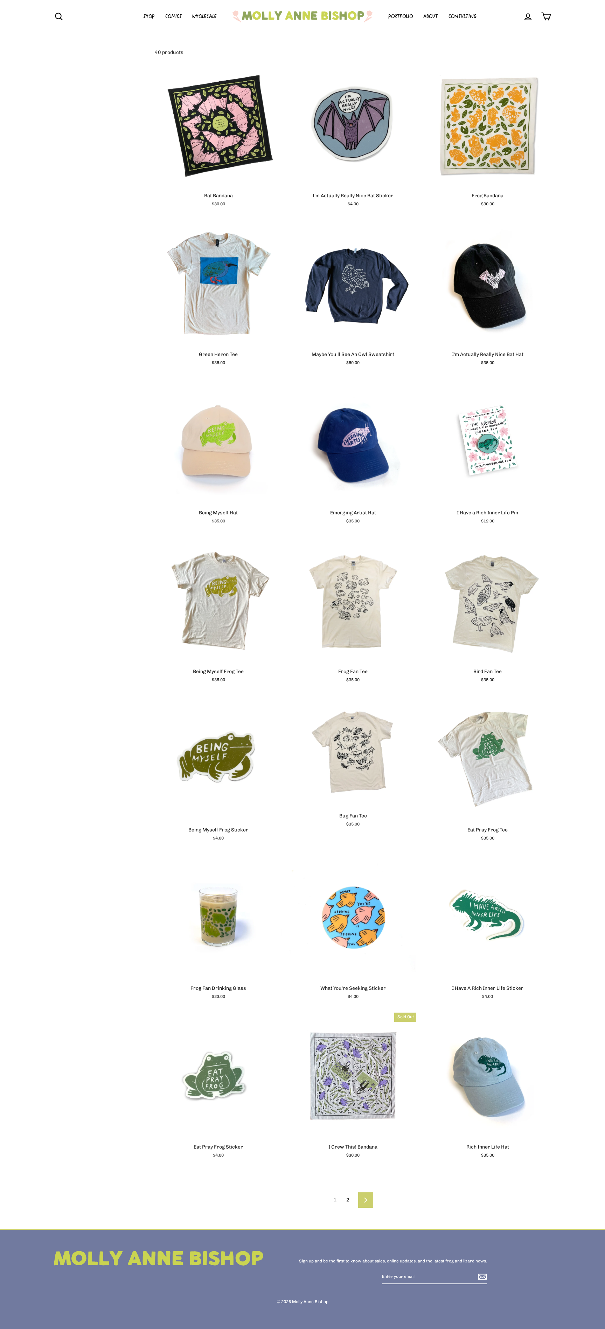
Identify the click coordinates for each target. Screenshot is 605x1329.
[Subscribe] (482, 1277)
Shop (149, 16)
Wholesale (204, 16)
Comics (173, 16)
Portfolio (400, 16)
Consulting (462, 16)
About (430, 16)
